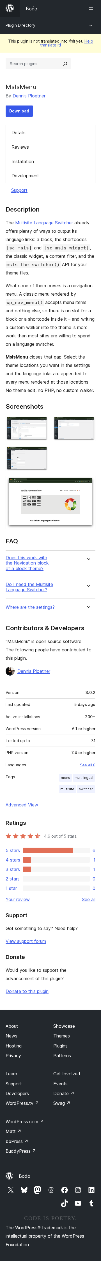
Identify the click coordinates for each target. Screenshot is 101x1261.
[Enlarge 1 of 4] (40, 423)
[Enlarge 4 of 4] (88, 483)
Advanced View (22, 805)
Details (19, 132)
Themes (61, 1036)
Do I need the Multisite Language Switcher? (29, 587)
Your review (18, 899)
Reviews (20, 147)
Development (25, 175)
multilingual (84, 778)
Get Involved (66, 1073)
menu (65, 778)
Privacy (13, 1055)
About (12, 1026)
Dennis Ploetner (29, 96)
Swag (61, 1103)
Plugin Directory (20, 25)
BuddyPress (21, 1151)
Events (60, 1083)
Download (19, 111)
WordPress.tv (22, 1103)
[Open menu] (92, 8)
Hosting (14, 1046)
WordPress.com (25, 1121)
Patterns (62, 1055)
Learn (11, 1073)
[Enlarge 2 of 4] (88, 423)
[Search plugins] (65, 63)
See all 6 (87, 765)
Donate (63, 1093)
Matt (13, 1131)
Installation (23, 161)
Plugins (60, 1046)
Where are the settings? (30, 607)
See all (88, 899)
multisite (67, 789)
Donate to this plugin (27, 991)
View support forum (26, 941)
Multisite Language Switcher (44, 222)
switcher (86, 789)
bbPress (17, 1141)
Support (19, 190)
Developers (17, 1093)
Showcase (64, 1026)
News (11, 1036)
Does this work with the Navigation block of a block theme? (27, 563)
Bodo (24, 1176)
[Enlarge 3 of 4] (40, 453)
